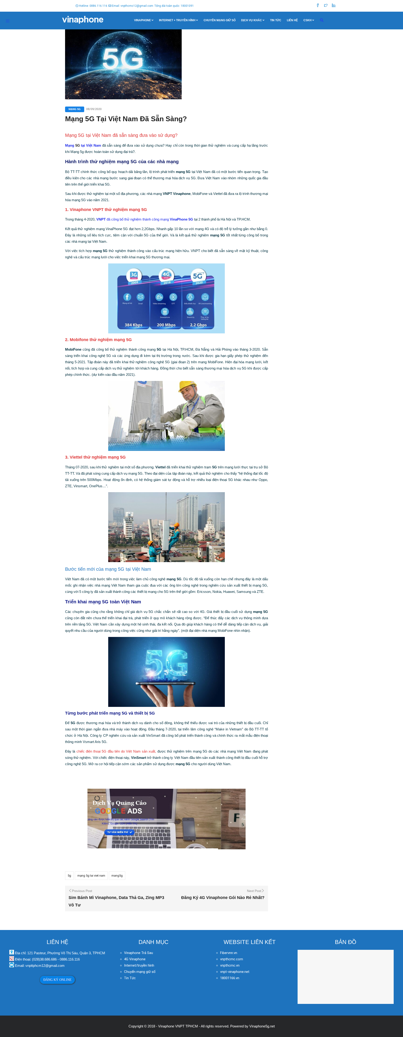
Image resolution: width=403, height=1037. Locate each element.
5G (77, 145)
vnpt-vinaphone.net (234, 972)
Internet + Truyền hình (177, 20)
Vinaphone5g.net (262, 1026)
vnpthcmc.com (231, 959)
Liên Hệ (292, 20)
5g (69, 875)
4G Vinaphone (135, 959)
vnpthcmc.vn (230, 965)
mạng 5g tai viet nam (91, 875)
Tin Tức (275, 20)
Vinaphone (142, 20)
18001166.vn (229, 978)
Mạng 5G (75, 109)
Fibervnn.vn (228, 953)
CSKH (307, 20)
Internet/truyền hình (139, 965)
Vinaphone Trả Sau (138, 953)
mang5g (117, 875)
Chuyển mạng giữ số (220, 20)
